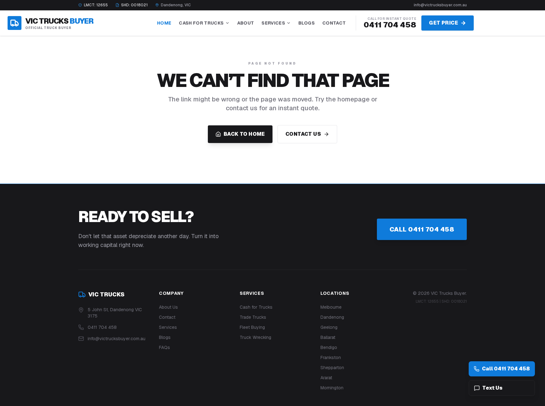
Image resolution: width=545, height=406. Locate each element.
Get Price (443, 23)
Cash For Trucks (201, 23)
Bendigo (328, 347)
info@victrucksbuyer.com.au (440, 5)
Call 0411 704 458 (422, 229)
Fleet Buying (252, 327)
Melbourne (331, 307)
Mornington (331, 388)
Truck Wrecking (255, 337)
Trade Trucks (253, 317)
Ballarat (327, 337)
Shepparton (332, 367)
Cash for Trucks (256, 307)
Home (164, 23)
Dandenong (332, 317)
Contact (334, 23)
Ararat (326, 377)
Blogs (306, 23)
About (245, 23)
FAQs (164, 347)
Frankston (330, 357)
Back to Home (244, 134)
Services (273, 23)
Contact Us (303, 134)
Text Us (492, 388)
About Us (168, 307)
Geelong (328, 327)
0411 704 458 (390, 25)
